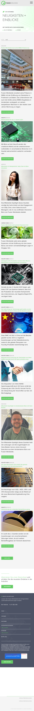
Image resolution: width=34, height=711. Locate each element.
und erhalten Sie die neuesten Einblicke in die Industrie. (16, 579)
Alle (8, 43)
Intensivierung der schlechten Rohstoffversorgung (15, 509)
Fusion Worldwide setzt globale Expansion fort (14, 225)
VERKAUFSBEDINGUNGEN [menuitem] (25, 701)
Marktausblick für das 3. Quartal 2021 (12, 119)
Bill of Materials (8, 30)
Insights (8, 50)
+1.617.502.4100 (13, 604)
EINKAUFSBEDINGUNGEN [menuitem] (25, 698)
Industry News (10, 46)
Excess (19, 30)
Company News (10, 53)
